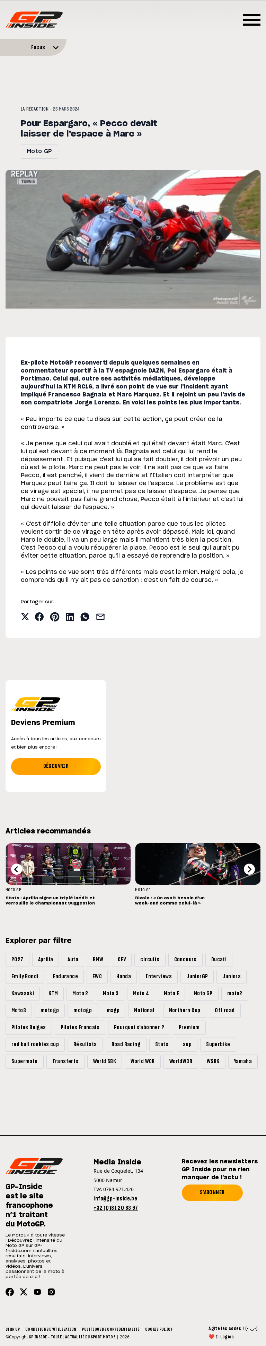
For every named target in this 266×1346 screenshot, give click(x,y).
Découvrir (56, 766)
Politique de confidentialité (110, 1329)
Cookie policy (158, 1329)
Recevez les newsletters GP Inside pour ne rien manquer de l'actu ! (220, 1169)
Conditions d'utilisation (50, 1329)
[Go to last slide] (16, 869)
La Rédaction (34, 109)
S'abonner (212, 1192)
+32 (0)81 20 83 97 (116, 1208)
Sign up (13, 1329)
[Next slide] (249, 869)
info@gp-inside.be (115, 1198)
